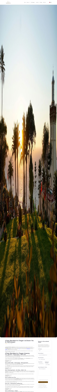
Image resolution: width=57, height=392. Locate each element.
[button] (28, 2)
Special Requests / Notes (42, 367)
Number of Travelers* (47, 362)
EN (50, 2)
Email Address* (41, 353)
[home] (8, 2)
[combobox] (50, 2)
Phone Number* (41, 357)
